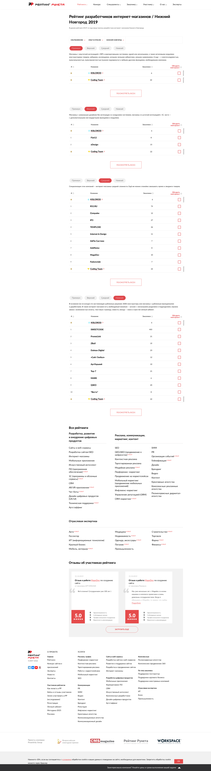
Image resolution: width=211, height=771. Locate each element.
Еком (140, 695)
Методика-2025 (54, 710)
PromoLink (96, 336)
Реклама (50, 714)
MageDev (94, 255)
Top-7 (93, 371)
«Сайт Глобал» (98, 357)
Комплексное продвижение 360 (151, 664)
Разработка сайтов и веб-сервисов (120, 660)
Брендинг (82, 703)
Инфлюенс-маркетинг (87, 710)
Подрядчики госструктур (149, 674)
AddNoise (94, 248)
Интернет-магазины (114, 671)
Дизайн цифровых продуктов (118, 699)
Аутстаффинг (111, 703)
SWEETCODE (97, 330)
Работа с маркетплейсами (89, 671)
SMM (80, 692)
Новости (51, 675)
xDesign (94, 145)
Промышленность (145, 699)
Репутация (82, 707)
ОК (178, 761)
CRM (108, 688)
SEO (79, 678)
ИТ (139, 691)
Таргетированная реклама (88, 667)
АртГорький (96, 364)
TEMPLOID (95, 227)
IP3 (91, 220)
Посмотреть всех (125, 93)
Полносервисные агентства (149, 660)
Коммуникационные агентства (91, 718)
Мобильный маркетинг (88, 675)
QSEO (93, 385)
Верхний (91, 48)
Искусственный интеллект (117, 692)
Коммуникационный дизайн (90, 721)
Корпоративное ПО (114, 685)
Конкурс (97, 4)
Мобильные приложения (116, 681)
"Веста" (94, 392)
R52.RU (93, 206)
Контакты (51, 678)
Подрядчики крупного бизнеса (151, 677)
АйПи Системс (97, 241)
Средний (105, 48)
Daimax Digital (97, 350)
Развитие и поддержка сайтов (119, 664)
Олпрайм (94, 213)
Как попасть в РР (54, 688)
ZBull (93, 343)
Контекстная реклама (87, 664)
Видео (80, 696)
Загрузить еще (122, 629)
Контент (81, 699)
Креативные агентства (87, 714)
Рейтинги (51, 660)
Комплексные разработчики (118, 696)
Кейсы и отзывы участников (59, 692)
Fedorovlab (95, 262)
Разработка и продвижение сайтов (121, 667)
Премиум (76, 109)
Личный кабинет (54, 707)
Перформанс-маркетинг (88, 660)
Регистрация (52, 703)
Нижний (119, 48)
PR (79, 688)
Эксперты (177, 4)
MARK (94, 378)
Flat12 (94, 138)
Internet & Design (98, 234)
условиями (66, 760)
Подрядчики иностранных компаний (153, 681)
